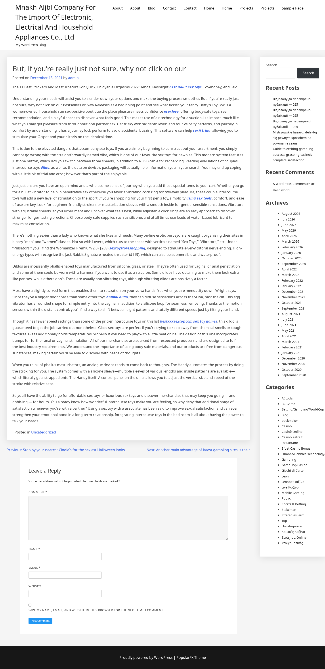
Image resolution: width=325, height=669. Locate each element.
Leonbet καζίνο (293, 482)
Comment (38, 492)
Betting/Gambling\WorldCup (303, 409)
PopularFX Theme (191, 657)
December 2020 (293, 358)
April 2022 (289, 269)
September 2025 (294, 264)
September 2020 (294, 375)
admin (73, 77)
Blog (151, 8)
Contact (169, 8)
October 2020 (292, 369)
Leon (285, 476)
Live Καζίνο (290, 487)
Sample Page (293, 8)
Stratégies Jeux (293, 515)
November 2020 (293, 364)
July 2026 (288, 219)
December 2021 (293, 291)
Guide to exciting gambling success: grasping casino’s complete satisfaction (293, 154)
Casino (287, 426)
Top (284, 521)
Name (34, 549)
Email (35, 568)
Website (35, 586)
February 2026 (292, 247)
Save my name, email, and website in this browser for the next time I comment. (96, 610)
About (118, 8)
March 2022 (290, 275)
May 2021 (289, 330)
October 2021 (292, 302)
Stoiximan (289, 509)
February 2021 (292, 347)
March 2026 (290, 241)
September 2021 (294, 308)
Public (286, 498)
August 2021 (291, 314)
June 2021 (289, 325)
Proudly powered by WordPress (146, 657)
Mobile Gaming (293, 493)
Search (271, 65)
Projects (246, 8)
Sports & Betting (294, 504)
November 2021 (293, 297)
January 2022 (291, 286)
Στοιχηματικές (292, 543)
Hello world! (282, 190)
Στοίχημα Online (294, 537)
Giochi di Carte (293, 470)
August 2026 (291, 213)
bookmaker (290, 420)
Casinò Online (292, 432)
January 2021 (291, 353)
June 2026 (289, 225)
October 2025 (292, 258)
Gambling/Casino (294, 465)
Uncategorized (43, 432)
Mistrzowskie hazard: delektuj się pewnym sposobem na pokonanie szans (295, 137)
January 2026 (291, 253)
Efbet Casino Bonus (296, 448)
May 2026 (289, 230)
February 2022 (292, 280)
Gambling (289, 459)
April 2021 (289, 336)
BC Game (288, 404)
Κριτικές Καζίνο (293, 532)
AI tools (287, 398)
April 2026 (289, 236)
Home (209, 8)
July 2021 (288, 319)
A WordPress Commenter (291, 184)
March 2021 (290, 342)
